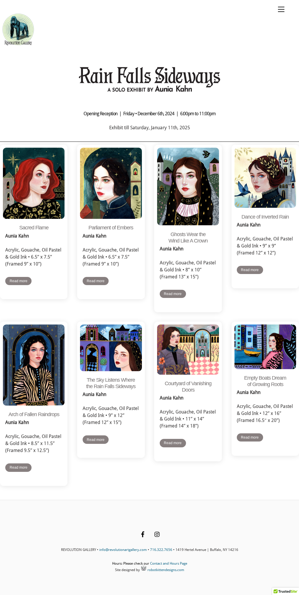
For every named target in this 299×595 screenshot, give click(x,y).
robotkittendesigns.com (165, 570)
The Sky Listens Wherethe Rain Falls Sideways (110, 383)
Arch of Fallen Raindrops (33, 414)
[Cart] (266, 9)
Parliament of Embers (110, 228)
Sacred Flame (33, 228)
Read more (18, 281)
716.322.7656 (161, 550)
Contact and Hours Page (168, 563)
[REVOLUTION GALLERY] (18, 45)
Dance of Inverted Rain (265, 217)
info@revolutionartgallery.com (123, 550)
